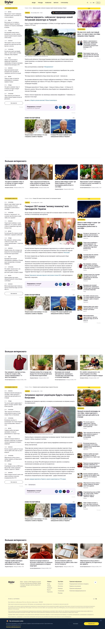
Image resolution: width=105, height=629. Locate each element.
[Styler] (9, 3)
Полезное (48, 2)
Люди (33, 2)
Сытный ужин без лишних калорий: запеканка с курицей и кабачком (14, 234)
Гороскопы (64, 2)
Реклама (60, 593)
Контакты (60, 586)
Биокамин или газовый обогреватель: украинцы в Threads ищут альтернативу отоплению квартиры (14, 261)
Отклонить (75, 623)
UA (90, 2)
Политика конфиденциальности (77, 590)
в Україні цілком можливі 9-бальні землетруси (43, 100)
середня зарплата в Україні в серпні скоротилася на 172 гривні (48, 479)
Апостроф (66, 252)
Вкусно (56, 2)
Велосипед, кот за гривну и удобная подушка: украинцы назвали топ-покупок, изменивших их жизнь (14, 25)
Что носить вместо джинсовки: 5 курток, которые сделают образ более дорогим (13, 404)
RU (93, 2)
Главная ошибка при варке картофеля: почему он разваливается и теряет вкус (12, 432)
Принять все (91, 623)
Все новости (14, 103)
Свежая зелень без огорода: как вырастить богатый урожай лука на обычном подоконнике (13, 251)
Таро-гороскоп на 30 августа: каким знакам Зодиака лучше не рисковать (13, 97)
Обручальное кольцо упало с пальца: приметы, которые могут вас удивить (13, 459)
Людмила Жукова (59, 189)
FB (56, 107)
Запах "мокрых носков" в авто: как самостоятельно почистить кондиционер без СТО (14, 476)
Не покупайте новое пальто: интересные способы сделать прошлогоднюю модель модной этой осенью (13, 35)
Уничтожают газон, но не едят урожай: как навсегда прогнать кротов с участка (13, 44)
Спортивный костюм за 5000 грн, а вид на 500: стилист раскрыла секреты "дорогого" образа (14, 467)
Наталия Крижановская (85, 187)
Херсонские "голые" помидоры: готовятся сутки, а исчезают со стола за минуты (13, 15)
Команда (60, 588)
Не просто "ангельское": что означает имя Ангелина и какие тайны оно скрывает (13, 216)
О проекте (60, 583)
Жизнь (30, 8)
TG (60, 107)
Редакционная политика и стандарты (79, 583)
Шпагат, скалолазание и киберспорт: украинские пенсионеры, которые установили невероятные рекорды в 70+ (14, 62)
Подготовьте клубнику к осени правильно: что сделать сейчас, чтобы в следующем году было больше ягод (13, 225)
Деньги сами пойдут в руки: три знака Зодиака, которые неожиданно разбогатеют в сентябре (65, 184)
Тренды (40, 2)
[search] (87, 3)
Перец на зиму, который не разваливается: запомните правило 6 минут (12, 80)
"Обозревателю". (48, 67)
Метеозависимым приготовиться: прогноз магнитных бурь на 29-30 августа (13, 287)
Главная (26, 8)
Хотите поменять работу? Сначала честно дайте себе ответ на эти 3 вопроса (14, 450)
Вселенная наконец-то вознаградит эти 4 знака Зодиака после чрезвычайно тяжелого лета (13, 422)
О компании (61, 590)
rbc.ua (98, 2)
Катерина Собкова (9, 187)
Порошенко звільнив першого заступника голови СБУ (45, 275)
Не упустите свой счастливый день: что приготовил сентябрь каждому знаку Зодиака (13, 53)
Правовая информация (75, 588)
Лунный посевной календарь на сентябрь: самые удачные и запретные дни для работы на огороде (13, 395)
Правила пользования (75, 586)
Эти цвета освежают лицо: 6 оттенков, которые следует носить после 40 (12, 88)
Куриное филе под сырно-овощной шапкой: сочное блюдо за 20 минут (13, 279)
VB (68, 107)
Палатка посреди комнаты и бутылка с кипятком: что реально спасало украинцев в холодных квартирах (13, 441)
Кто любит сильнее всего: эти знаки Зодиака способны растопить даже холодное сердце (14, 270)
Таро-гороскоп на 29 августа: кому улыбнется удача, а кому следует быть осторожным (40, 183)
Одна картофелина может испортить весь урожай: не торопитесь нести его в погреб (13, 71)
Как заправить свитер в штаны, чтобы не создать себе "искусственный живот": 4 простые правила (14, 242)
